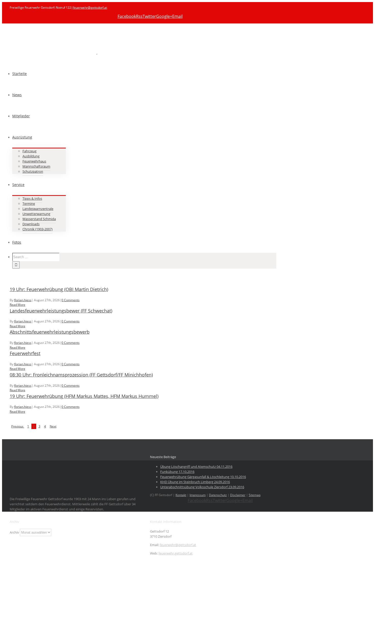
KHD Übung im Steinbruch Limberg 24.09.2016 (195, 482)
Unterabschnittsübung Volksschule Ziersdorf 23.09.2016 (202, 487)
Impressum (198, 495)
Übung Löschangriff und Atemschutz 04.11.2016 (196, 466)
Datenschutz (218, 495)
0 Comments (70, 300)
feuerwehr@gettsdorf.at (90, 7)
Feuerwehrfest (25, 353)
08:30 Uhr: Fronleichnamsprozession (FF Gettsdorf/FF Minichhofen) (81, 375)
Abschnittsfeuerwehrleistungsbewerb (50, 332)
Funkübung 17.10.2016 (177, 471)
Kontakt (181, 495)
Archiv (14, 532)
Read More (17, 305)
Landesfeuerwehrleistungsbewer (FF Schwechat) (61, 311)
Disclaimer (237, 495)
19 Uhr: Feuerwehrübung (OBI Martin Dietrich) (59, 289)
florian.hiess (22, 300)
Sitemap (254, 495)
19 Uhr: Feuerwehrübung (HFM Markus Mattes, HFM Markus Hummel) (84, 396)
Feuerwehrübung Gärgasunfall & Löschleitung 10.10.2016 (203, 476)
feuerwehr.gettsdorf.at (175, 553)
